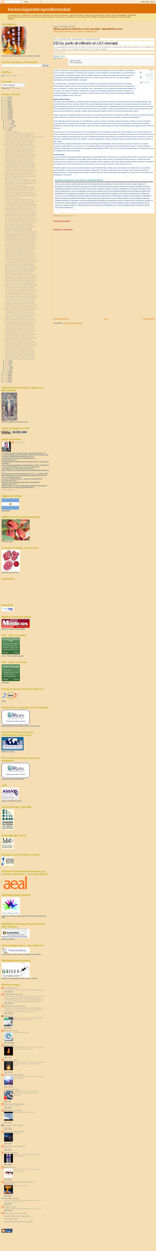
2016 (6, 117)
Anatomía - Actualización (12, 131)
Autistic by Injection (11, 1152)
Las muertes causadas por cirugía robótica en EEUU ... (21, 337)
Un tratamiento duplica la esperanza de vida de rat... (20, 310)
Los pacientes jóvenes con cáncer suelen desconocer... (21, 223)
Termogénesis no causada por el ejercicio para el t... (20, 192)
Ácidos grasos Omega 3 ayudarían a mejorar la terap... (21, 334)
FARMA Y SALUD (10, 1207)
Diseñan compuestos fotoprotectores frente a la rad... (20, 307)
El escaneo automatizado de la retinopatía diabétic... (20, 269)
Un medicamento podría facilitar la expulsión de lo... (20, 135)
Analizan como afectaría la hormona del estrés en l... (20, 255)
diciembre (8, 120)
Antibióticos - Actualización (12, 197)
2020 (6, 109)
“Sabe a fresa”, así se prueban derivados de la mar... (20, 253)
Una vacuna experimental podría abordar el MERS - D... (21, 262)
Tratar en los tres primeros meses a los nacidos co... (20, 314)
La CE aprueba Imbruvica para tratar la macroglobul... (21, 237)
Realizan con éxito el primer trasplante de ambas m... (20, 167)
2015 (6, 119)
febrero (7, 368)
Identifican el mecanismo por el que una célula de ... (20, 153)
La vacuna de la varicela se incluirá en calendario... (20, 264)
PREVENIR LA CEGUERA (13, 1110)
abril (6, 364)
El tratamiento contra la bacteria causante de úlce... (20, 355)
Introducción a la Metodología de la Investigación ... (20, 251)
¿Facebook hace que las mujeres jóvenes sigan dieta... (21, 284)
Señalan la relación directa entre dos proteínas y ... (20, 144)
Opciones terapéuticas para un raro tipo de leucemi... (20, 257)
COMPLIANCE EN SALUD (21, 1032)
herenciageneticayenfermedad (39, 9)
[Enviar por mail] (63, 56)
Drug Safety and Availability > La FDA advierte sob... (20, 316)
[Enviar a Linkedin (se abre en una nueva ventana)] (57, 58)
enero (7, 370)
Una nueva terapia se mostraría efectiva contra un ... (20, 145)
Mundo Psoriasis (10, 1167)
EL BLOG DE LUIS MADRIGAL (14, 1104)
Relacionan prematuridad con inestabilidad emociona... (21, 325)
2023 (6, 103)
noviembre (8, 122)
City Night (16, 1133)
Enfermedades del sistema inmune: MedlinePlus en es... (21, 183)
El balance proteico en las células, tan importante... (20, 348)
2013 (6, 374)
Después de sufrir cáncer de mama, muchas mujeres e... (22, 212)
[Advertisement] (72, 300)
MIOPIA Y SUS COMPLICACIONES (24, 1112)
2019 (6, 111)
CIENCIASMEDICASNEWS (13, 994)
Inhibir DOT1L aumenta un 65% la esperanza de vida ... (21, 319)
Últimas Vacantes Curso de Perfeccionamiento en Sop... (21, 309)
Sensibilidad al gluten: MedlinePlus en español (18, 230)
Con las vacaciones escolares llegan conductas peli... (21, 289)
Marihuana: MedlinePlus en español (15, 178)
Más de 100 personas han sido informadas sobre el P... (21, 278)
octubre (7, 124)
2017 (6, 115)
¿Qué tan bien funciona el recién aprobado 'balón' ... (20, 133)
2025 (6, 99)
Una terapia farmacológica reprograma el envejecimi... (21, 239)
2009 (6, 381)
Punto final (7, 1148)
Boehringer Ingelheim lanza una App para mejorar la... (20, 235)
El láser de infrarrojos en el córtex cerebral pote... (19, 350)
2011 (6, 378)
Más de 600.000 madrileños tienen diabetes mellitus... (20, 165)
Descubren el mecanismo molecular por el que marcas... (21, 267)
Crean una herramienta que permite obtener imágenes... (21, 154)
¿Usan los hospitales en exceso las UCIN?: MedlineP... (21, 205)
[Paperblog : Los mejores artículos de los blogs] (8, 611)
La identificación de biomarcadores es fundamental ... (20, 163)
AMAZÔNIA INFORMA (11, 1198)
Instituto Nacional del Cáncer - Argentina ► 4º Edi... (20, 189)
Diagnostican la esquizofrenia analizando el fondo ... (20, 149)
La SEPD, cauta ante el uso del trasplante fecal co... (20, 301)
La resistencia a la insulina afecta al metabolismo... (20, 224)
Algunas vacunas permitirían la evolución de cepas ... (20, 341)
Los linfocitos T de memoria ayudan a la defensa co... (20, 169)
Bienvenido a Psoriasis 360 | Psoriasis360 (18, 1221)
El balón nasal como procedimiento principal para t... (20, 318)
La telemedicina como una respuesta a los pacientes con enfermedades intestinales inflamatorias (26, 1093)
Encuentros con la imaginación (14, 1146)
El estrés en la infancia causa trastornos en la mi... (20, 217)
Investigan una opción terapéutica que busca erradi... (20, 138)
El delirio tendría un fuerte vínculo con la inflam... (19, 339)
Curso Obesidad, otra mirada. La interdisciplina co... (20, 282)
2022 (6, 105)
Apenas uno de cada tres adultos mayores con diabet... (21, 291)
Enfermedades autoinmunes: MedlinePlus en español (20, 181)
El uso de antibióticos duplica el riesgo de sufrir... (19, 160)
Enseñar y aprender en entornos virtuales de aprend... (21, 196)
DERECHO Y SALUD (11, 1031)
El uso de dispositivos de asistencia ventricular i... (19, 172)
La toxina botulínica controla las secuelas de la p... (19, 332)
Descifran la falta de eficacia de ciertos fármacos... (20, 158)
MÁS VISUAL (149, 79)
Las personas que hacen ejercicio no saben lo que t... (20, 296)
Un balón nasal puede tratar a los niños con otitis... (20, 287)
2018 (6, 113)
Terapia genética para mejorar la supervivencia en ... (20, 327)
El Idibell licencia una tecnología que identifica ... (19, 273)
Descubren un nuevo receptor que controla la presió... (21, 244)
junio (6, 361)
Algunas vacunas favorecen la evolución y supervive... (21, 226)
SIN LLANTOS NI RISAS (21, 1186)
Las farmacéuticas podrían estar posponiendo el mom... (21, 206)
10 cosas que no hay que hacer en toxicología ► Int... (21, 190)
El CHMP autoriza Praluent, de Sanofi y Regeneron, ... (21, 359)
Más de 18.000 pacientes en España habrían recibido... (21, 344)
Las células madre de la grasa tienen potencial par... (20, 266)
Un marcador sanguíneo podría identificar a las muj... (20, 321)
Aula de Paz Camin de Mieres (14, 1075)
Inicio (106, 319)
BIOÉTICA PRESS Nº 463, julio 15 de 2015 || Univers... (21, 174)
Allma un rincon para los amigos (15, 1213)
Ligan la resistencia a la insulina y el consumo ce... (20, 328)
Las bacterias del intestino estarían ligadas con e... (20, 258)
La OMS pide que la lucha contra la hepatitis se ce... (20, 312)
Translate (18, 88)
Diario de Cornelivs (10, 1060)
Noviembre (7, 1127)
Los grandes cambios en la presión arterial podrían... (20, 210)
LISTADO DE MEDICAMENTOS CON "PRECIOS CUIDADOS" (22, 1208)
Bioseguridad (8, 1016)
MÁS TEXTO (149, 74)
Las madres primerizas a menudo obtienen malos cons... (21, 201)
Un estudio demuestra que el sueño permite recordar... (21, 298)
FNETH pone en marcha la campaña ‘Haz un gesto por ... (22, 305)
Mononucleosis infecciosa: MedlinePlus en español (20, 187)
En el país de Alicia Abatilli (13, 1125)
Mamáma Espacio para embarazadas (17, 1216)
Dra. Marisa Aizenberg (12, 1089)
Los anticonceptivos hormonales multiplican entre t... (20, 242)
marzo (7, 366)
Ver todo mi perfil (7, 490)
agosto (7, 128)
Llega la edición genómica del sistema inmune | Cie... (20, 249)
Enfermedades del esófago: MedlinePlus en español (20, 179)
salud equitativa (19, 442)
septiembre (8, 126)
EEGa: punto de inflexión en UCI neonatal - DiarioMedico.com (75, 31)
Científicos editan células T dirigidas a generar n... (19, 336)
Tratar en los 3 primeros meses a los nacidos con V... (20, 275)
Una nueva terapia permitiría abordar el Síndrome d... (20, 352)
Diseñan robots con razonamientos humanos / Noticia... (21, 215)
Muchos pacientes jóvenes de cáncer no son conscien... (21, 285)
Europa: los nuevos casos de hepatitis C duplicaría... (20, 330)
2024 (6, 101)
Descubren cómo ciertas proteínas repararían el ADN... (21, 260)
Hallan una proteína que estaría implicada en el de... (20, 354)
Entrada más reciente (61, 319)
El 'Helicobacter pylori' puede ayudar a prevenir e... (20, 293)
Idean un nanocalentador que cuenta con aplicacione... (21, 156)
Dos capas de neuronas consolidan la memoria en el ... (21, 147)
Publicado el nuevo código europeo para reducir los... (20, 151)
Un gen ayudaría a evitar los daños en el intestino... (20, 142)
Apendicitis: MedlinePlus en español (15, 185)
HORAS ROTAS (9, 1045)
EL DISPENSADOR (10, 988)
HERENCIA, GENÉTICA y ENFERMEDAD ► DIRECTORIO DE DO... (25, 137)
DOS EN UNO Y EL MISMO (12, 1106)
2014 (6, 372)
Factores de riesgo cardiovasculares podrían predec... (21, 343)
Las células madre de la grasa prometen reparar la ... (20, 300)
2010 (6, 379)
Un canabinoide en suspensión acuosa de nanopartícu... (21, 219)
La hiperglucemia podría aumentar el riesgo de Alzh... (20, 208)
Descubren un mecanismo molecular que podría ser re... (21, 140)
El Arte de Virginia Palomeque (14, 1131)
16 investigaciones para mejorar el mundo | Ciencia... (20, 248)
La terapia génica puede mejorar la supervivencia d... (20, 221)
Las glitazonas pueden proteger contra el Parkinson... (20, 303)
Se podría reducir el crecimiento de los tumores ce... (20, 323)
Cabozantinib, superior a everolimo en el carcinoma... (20, 357)
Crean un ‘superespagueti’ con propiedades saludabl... (21, 280)
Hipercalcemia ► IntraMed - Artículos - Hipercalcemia (21, 194)
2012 (6, 376)
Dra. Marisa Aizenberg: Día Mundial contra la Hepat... (20, 246)
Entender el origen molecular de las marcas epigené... (21, 214)
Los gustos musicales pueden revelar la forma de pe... (21, 294)
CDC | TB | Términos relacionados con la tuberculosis (21, 176)
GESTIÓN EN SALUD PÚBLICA (14, 1006)
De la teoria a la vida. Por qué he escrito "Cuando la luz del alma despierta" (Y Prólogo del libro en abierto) (29, 1063)
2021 (6, 107)
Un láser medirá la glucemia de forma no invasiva (19, 240)
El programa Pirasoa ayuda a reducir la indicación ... (20, 162)
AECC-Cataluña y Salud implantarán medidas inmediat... (21, 233)
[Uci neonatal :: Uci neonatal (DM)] (147, 82)
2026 (6, 97)
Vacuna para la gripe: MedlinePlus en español (18, 228)
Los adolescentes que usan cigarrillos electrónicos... (20, 203)
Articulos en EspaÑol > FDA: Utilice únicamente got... (20, 232)
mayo (7, 362)
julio (6, 129)
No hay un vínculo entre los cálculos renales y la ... (20, 199)
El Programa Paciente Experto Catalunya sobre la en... (21, 171)
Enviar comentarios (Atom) (73, 323)
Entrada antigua (148, 319)
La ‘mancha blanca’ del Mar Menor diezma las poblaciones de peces (24, 990)
